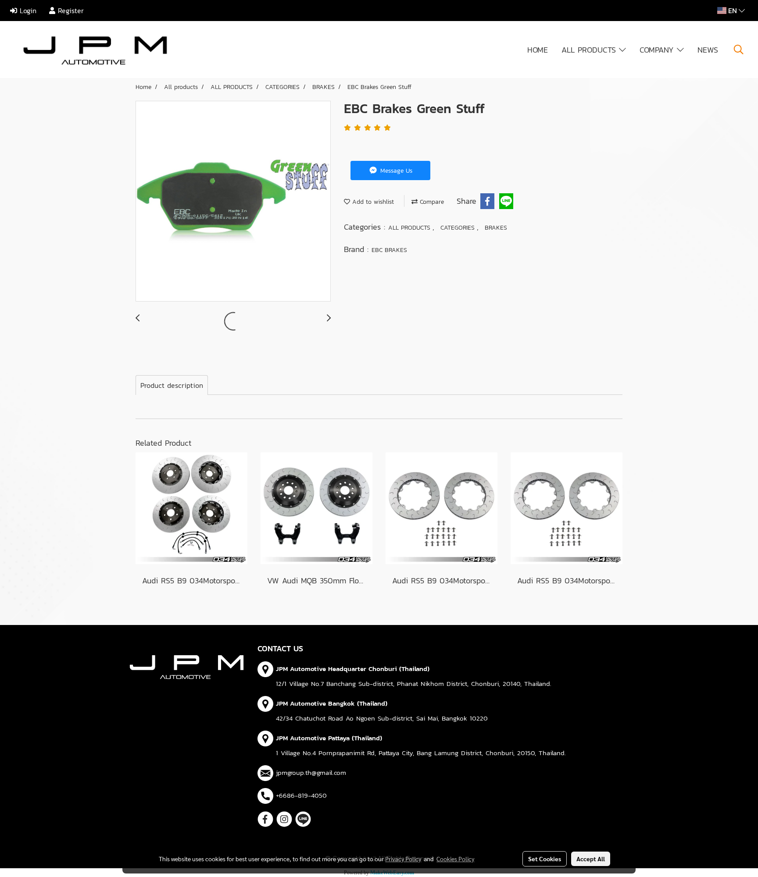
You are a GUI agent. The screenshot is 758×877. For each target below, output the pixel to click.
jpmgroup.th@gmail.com (311, 772)
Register (69, 10)
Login (26, 10)
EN (732, 10)
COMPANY (658, 50)
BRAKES (496, 227)
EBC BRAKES (389, 250)
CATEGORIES (458, 227)
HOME (537, 50)
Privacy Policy (403, 859)
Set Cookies (544, 859)
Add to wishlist (372, 201)
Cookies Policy (455, 859)
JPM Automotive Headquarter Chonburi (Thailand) (352, 669)
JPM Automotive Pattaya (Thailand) (329, 738)
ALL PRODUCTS (590, 50)
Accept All (590, 859)
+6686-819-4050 (301, 795)
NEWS (707, 50)
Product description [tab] (171, 385)
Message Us (395, 170)
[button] (738, 49)
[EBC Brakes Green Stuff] (233, 201)
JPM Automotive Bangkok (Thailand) (331, 703)
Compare (431, 201)
